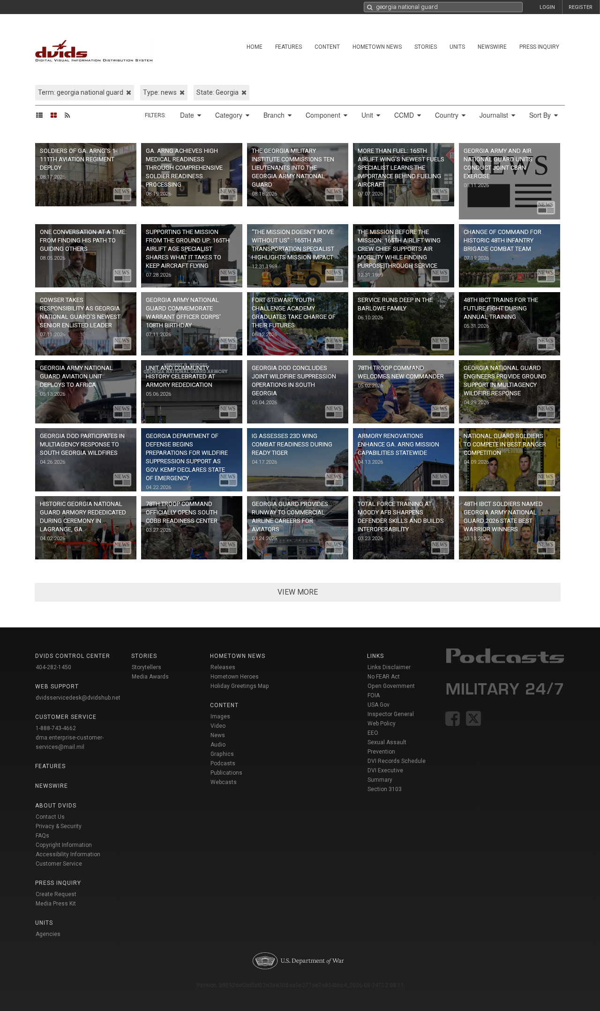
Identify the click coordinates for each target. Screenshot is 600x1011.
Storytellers (146, 667)
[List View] (42, 115)
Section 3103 (385, 789)
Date (188, 115)
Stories (425, 47)
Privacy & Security (59, 826)
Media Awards (150, 676)
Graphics (222, 754)
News (217, 735)
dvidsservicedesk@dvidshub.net (78, 697)
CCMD (405, 115)
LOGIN (547, 7)
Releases (222, 667)
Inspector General (391, 714)
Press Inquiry (539, 47)
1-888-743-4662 (56, 728)
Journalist (495, 115)
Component (324, 115)
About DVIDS (55, 805)
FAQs (42, 835)
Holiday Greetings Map (239, 686)
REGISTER (580, 7)
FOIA (374, 695)
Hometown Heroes (234, 676)
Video (217, 726)
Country (447, 115)
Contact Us (50, 817)
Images (220, 716)
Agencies (48, 934)
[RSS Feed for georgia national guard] (70, 115)
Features (288, 47)
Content (327, 47)
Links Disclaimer (389, 667)
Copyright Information (64, 845)
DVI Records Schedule (397, 761)
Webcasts (223, 782)
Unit (368, 115)
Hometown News (377, 47)
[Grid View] (57, 115)
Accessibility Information (68, 854)
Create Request (56, 894)
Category (229, 115)
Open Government (391, 686)
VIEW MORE (298, 592)
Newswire (492, 47)
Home (254, 47)
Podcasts (222, 763)
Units (457, 47)
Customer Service (59, 863)
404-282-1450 (53, 667)
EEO (373, 733)
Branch (274, 115)
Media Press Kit (56, 903)
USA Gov (379, 705)
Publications (226, 773)
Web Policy (382, 723)
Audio (217, 744)
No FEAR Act (384, 676)
